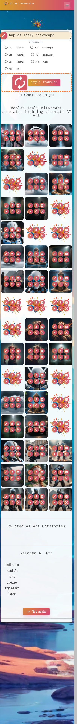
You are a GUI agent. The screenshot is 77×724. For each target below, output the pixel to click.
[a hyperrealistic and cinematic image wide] (12, 475)
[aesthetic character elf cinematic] (36, 475)
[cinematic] (36, 451)
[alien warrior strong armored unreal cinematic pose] (60, 475)
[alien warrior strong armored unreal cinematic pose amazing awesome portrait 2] (12, 499)
